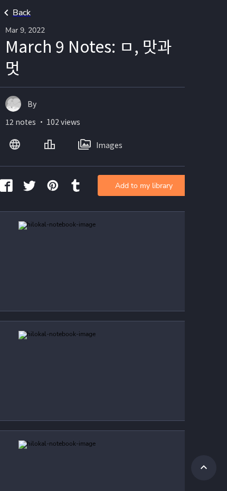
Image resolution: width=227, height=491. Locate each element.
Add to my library (144, 186)
